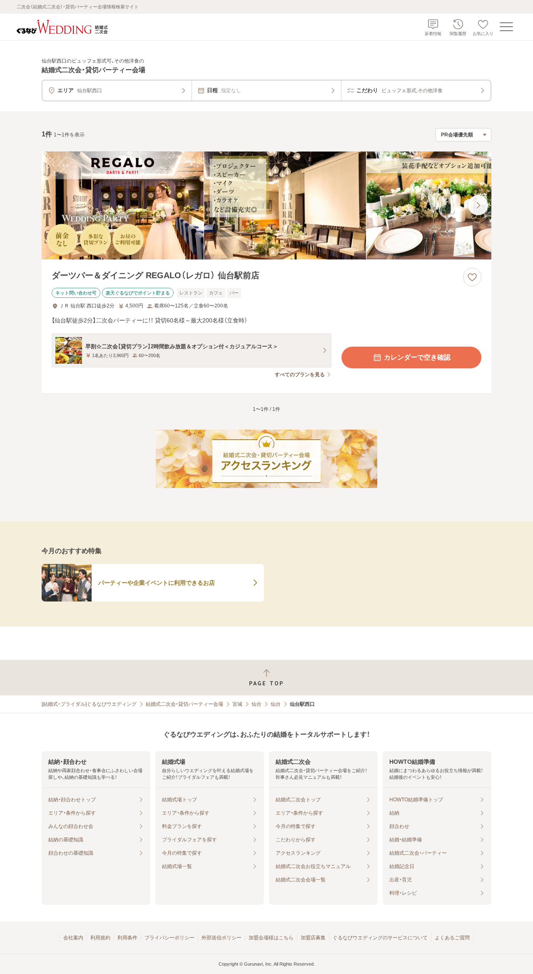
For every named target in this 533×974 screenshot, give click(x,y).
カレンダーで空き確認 (417, 357)
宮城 (237, 704)
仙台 (257, 704)
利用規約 (100, 938)
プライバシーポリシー (169, 938)
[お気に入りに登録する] (472, 277)
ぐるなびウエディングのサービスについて (380, 938)
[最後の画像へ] (478, 205)
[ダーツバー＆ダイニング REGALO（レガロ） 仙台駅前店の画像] (266, 205)
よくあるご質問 (452, 938)
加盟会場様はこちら (271, 938)
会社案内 (73, 938)
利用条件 (127, 938)
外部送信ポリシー (222, 938)
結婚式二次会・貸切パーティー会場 (184, 704)
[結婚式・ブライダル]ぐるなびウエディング (89, 704)
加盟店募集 (313, 938)
